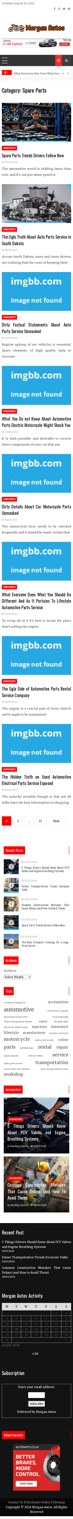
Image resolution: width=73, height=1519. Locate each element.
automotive (19, 1009)
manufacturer (34, 1033)
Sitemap (59, 1502)
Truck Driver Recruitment (17, 1069)
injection (39, 1027)
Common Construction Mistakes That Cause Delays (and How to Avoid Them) (45, 906)
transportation (51, 1062)
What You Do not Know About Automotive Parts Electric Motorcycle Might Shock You (36, 422)
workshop (13, 1074)
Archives (10, 970)
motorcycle (17, 1039)
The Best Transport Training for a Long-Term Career (45, 943)
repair (62, 1047)
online (63, 1040)
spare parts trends (13, 1063)
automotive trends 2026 (16, 1017)
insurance (59, 1027)
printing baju (26, 1048)
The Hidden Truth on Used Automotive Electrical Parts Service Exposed (36, 780)
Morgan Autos (46, 1412)
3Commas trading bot (14, 1002)
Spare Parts (9, 148)
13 (40, 821)
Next (56, 821)
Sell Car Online (35, 1056)
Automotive (15, 1119)
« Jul (35, 1353)
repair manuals (11, 1056)
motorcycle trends (44, 1040)
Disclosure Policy (38, 1502)
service (60, 1055)
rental (45, 1047)
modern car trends (59, 1033)
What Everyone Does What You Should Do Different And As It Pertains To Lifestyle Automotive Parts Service (36, 601)
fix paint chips (61, 1021)
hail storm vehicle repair (16, 1027)
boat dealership (60, 1017)
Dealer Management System (18, 1021)
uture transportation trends (54, 1069)
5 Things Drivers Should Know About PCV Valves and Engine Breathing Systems (45, 869)
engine (43, 1021)
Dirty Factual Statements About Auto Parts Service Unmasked (36, 327)
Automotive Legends (57, 1011)
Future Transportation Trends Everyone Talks (45, 888)
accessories (58, 1002)
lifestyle (11, 1033)
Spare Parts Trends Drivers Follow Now (33, 155)
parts (10, 1047)
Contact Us (15, 1502)
